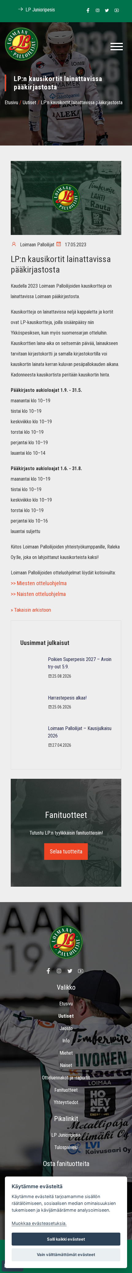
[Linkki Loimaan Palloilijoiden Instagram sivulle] (96, 11)
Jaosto (66, 1028)
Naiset (66, 1065)
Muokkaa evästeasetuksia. (39, 1223)
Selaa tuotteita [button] (66, 851)
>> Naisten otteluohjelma (38, 594)
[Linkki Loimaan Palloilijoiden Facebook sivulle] (86, 11)
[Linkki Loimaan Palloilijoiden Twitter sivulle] (105, 11)
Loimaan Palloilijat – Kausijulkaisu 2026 (79, 732)
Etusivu (11, 102)
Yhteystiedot (66, 1102)
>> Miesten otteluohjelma (39, 583)
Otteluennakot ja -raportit (66, 1078)
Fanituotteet (66, 1090)
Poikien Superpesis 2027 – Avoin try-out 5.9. (79, 663)
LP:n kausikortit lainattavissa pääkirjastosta (81, 102)
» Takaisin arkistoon (31, 610)
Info (66, 1041)
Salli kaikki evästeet (66, 1239)
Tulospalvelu (66, 1147)
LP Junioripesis (39, 10)
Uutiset (29, 102)
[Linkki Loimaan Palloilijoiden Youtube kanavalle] (115, 11)
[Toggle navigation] (116, 46)
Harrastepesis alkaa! (67, 698)
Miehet (66, 1053)
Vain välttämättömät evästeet (66, 1254)
